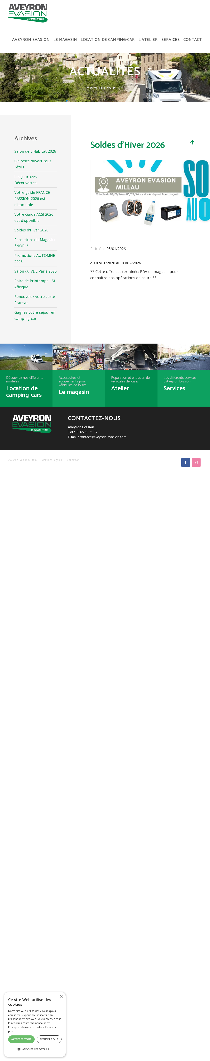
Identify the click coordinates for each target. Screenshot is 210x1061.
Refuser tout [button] (49, 1039)
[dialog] (35, 1024)
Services (170, 39)
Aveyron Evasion (31, 39)
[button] (35, 1049)
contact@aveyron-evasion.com (103, 437)
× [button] (61, 996)
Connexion (73, 460)
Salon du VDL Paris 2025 (35, 271)
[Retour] (192, 142)
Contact (192, 39)
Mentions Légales (52, 460)
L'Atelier (148, 39)
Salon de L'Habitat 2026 (35, 151)
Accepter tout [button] (21, 1039)
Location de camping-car (108, 39)
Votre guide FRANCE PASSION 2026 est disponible (32, 198)
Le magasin (65, 39)
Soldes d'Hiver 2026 (31, 230)
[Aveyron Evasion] (28, 12)
